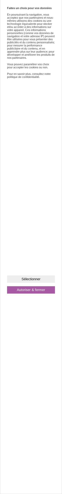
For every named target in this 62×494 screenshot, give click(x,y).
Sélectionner (31, 279)
